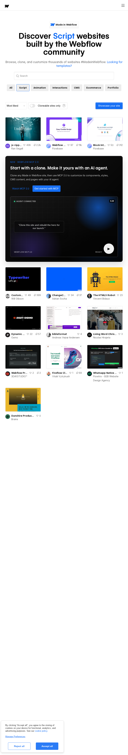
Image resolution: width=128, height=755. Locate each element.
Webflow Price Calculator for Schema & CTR (19, 373)
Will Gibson (17, 298)
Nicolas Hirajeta (101, 337)
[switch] (32, 105)
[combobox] (16, 105)
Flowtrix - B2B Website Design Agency (105, 378)
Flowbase (57, 148)
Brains (14, 419)
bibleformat (59, 334)
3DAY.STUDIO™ (19, 376)
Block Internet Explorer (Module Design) (99, 145)
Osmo (14, 337)
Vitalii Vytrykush (61, 376)
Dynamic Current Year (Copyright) (18, 334)
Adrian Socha (59, 298)
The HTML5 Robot (104, 295)
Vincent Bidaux (101, 298)
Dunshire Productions (23, 415)
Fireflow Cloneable (60, 373)
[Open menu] (123, 5)
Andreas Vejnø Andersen (66, 337)
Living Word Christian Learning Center (105, 334)
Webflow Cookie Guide (59, 145)
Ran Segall (17, 148)
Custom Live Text (17, 295)
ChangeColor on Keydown (59, 295)
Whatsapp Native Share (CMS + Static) (105, 373)
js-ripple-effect (16, 145)
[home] (6, 6)
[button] (20, 188)
